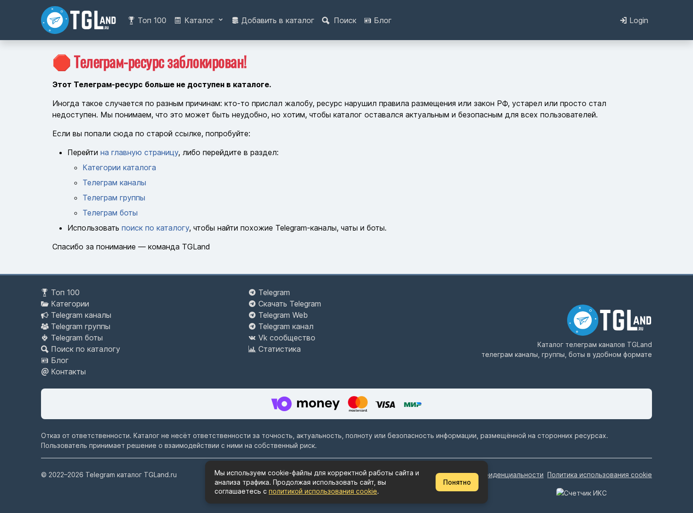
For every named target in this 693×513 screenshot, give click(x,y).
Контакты (68, 371)
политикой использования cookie (323, 491)
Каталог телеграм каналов (581, 344)
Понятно (457, 482)
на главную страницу (139, 152)
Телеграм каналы (114, 182)
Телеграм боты (110, 212)
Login (637, 20)
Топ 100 (150, 20)
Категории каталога (119, 167)
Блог (381, 20)
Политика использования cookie (599, 475)
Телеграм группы (113, 197)
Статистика (279, 349)
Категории (70, 303)
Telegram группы (80, 326)
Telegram (274, 292)
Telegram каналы (81, 315)
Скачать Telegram (289, 303)
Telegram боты (77, 337)
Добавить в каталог (276, 20)
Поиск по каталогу (85, 349)
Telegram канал (286, 326)
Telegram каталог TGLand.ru (131, 475)
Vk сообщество (286, 337)
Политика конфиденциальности (492, 475)
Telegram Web (283, 315)
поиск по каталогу (155, 227)
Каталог (199, 20)
